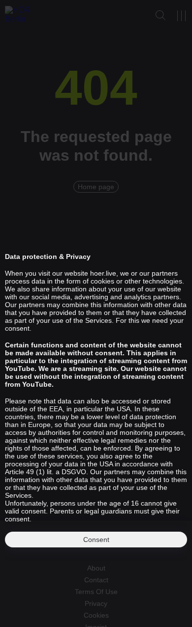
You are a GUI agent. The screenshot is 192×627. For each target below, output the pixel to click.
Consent (96, 539)
